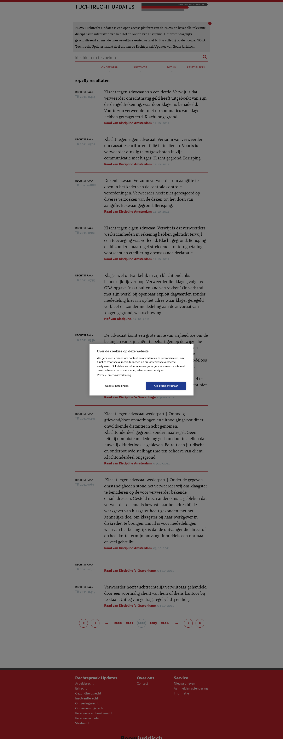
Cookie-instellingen (117, 385)
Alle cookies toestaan (166, 386)
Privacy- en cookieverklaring (114, 374)
